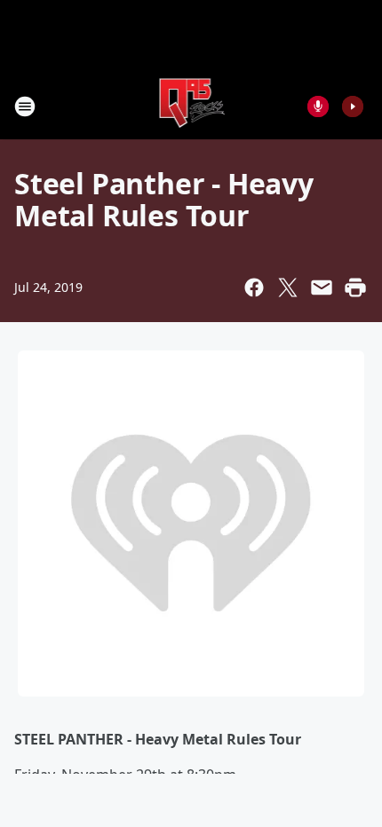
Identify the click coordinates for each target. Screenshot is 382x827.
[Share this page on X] (287, 287)
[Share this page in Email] (321, 287)
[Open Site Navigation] (25, 106)
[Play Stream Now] (352, 106)
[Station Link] (191, 106)
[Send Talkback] (318, 106)
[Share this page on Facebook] (254, 287)
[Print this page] (355, 287)
